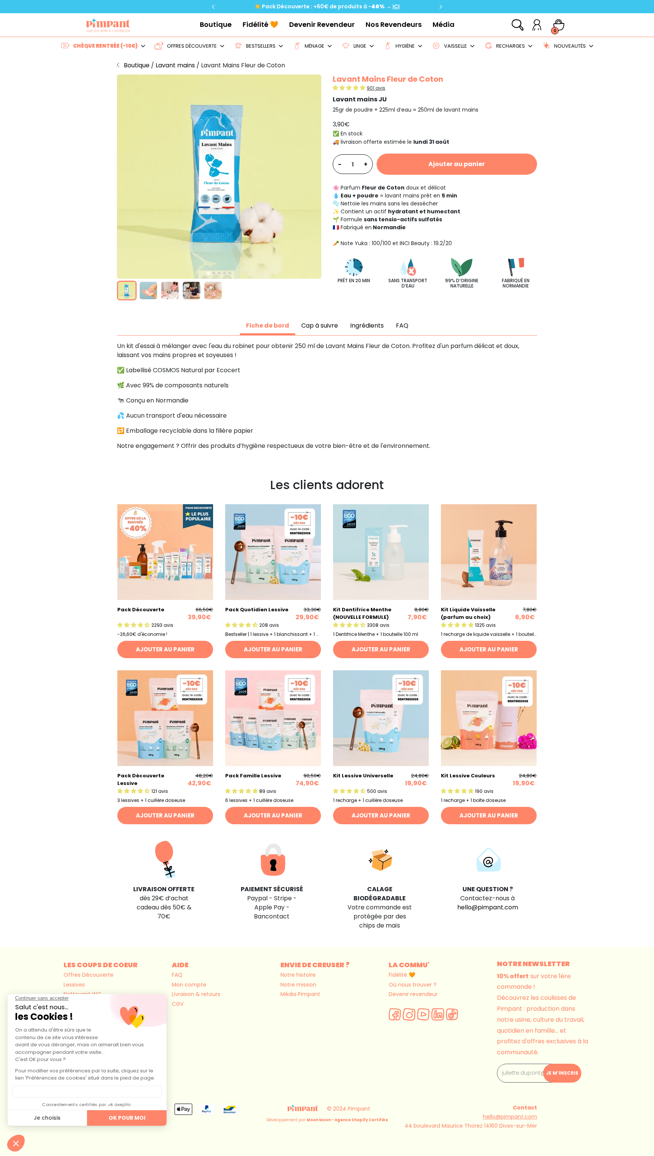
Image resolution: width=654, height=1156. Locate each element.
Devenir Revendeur (322, 24)
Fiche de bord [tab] (267, 325)
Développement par (327, 1120)
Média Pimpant (300, 994)
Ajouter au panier (456, 164)
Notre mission (298, 984)
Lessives (74, 984)
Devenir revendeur (413, 994)
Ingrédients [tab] (367, 325)
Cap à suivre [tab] (319, 325)
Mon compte (189, 984)
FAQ (177, 975)
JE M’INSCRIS (562, 1073)
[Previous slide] (213, 7)
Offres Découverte (89, 975)
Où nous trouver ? (412, 984)
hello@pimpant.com (487, 907)
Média (444, 24)
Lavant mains (176, 65)
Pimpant (359, 1108)
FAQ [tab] (402, 325)
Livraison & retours (196, 994)
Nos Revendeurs (394, 24)
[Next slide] (440, 7)
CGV (178, 1004)
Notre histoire (298, 975)
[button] (127, 290)
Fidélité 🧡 (260, 24)
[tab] (208, 273)
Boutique (216, 24)
